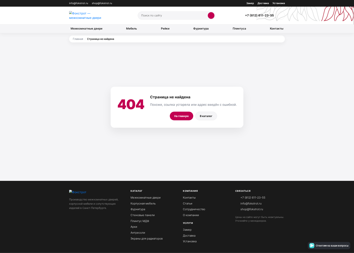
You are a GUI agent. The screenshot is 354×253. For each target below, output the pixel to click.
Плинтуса (239, 28)
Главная (78, 38)
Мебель (131, 28)
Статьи (187, 203)
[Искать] (211, 15)
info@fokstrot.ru (78, 3)
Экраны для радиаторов (147, 238)
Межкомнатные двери (86, 28)
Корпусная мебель (143, 203)
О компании (191, 215)
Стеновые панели (143, 215)
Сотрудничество (194, 209)
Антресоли (138, 232)
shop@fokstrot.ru (102, 3)
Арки (134, 226)
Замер (250, 3)
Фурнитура (201, 28)
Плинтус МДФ (140, 221)
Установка (279, 3)
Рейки (165, 28)
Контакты (276, 28)
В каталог (206, 116)
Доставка (263, 3)
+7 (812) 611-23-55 (259, 15)
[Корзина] (281, 15)
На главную (181, 116)
